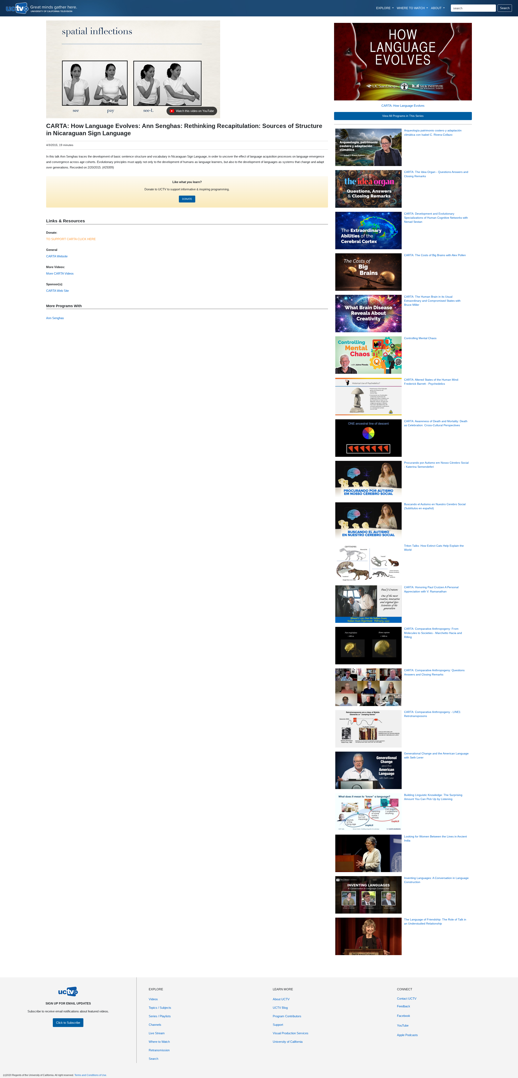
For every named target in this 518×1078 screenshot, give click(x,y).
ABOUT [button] (436, 8)
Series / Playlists (160, 1016)
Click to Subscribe (68, 1022)
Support (278, 1024)
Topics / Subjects (160, 1007)
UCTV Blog (280, 1007)
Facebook (403, 1015)
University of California (288, 1041)
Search (505, 8)
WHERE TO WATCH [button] (411, 8)
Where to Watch (159, 1041)
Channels (155, 1024)
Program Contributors (287, 1016)
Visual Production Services (290, 1033)
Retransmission (159, 1050)
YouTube (403, 1025)
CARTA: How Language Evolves (403, 105)
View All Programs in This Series (403, 115)
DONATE (187, 199)
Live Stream (157, 1033)
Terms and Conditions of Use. (90, 1075)
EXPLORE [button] (383, 8)
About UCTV (281, 999)
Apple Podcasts (407, 1035)
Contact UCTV (406, 998)
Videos (153, 999)
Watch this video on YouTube (192, 112)
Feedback (403, 1006)
